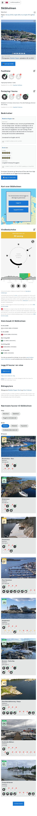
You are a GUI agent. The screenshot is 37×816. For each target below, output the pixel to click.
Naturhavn (6, 413)
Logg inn (18, 203)
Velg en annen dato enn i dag (8, 375)
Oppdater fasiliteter (17, 85)
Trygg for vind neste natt (9, 418)
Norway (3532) (10, 14)
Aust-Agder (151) (25, 14)
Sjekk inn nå (6, 371)
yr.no (16, 295)
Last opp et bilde (8, 63)
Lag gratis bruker (18, 209)
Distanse (5, 425)
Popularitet (24, 425)
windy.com (25, 300)
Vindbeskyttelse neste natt (10, 430)
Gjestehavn (16, 413)
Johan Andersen (27, 390)
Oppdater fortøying (17, 107)
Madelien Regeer (14, 58)
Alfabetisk (14, 425)
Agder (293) (17, 14)
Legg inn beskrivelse (9, 177)
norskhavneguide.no (15, 2)
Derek (3, 147)
